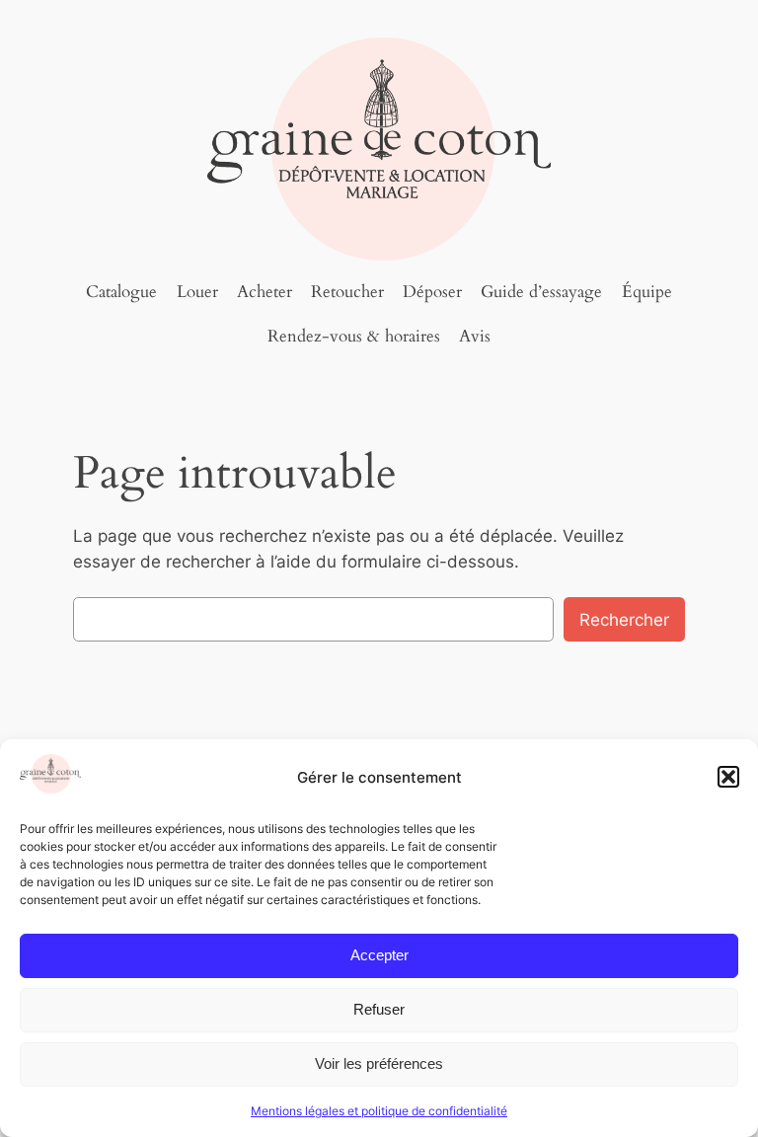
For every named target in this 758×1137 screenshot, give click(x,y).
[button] (728, 777)
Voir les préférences (379, 1063)
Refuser (379, 1009)
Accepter (379, 955)
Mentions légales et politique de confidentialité (379, 1110)
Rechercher (624, 620)
